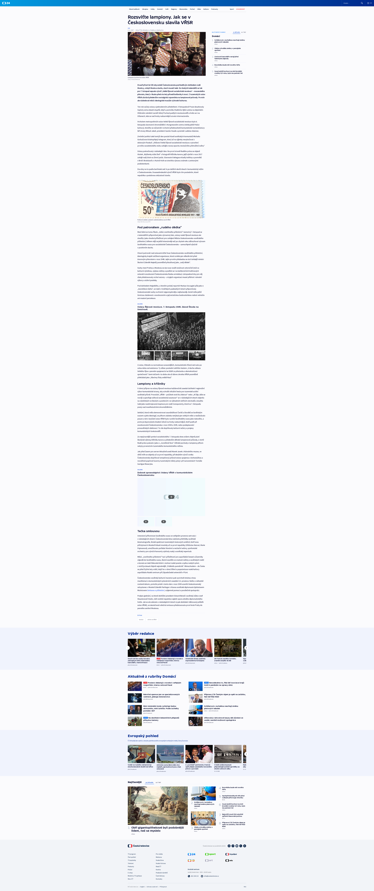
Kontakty (159, 879)
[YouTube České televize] (236, 845)
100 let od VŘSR (152, 619)
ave (129, 28)
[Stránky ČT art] (209, 860)
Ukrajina (145, 9)
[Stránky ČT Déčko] (191, 860)
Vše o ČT (130, 879)
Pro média (159, 854)
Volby (153, 9)
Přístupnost (163, 887)
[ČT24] (6, 3)
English (142, 887)
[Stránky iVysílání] (231, 854)
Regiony (174, 9)
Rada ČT (158, 866)
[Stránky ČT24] (191, 854)
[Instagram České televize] (229, 845)
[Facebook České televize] (233, 845)
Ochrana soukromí (152, 887)
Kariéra (158, 870)
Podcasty (214, 9)
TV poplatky (132, 860)
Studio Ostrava (161, 863)
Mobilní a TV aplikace (135, 876)
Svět (166, 9)
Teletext (131, 863)
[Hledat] (362, 3)
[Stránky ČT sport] (210, 854)
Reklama (159, 857)
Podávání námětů (162, 873)
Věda (199, 9)
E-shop (130, 873)
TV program (132, 854)
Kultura (206, 9)
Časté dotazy (160, 876)
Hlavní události (134, 9)
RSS (245, 887)
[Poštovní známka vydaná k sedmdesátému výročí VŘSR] (171, 199)
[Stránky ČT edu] (229, 860)
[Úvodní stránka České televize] (139, 845)
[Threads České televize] (244, 845)
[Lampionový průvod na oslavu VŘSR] (167, 54)
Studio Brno (160, 860)
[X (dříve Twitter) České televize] (240, 845)
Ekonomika (183, 9)
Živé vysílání (132, 857)
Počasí (192, 9)
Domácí (160, 9)
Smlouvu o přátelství (155, 590)
